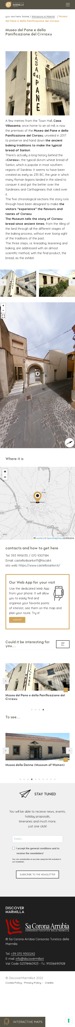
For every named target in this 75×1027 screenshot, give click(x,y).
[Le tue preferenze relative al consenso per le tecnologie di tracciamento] (68, 1020)
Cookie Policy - (14, 982)
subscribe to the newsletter (37, 874)
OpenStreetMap (54, 538)
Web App (17, 619)
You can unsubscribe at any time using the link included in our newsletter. (36, 860)
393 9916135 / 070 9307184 (30, 555)
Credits (49, 982)
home (26, 16)
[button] (72, 282)
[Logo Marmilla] (14, 4)
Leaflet (39, 538)
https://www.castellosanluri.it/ (39, 565)
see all (62, 644)
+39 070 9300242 (23, 954)
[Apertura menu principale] (67, 4)
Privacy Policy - (34, 982)
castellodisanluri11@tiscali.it (32, 560)
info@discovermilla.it (30, 958)
